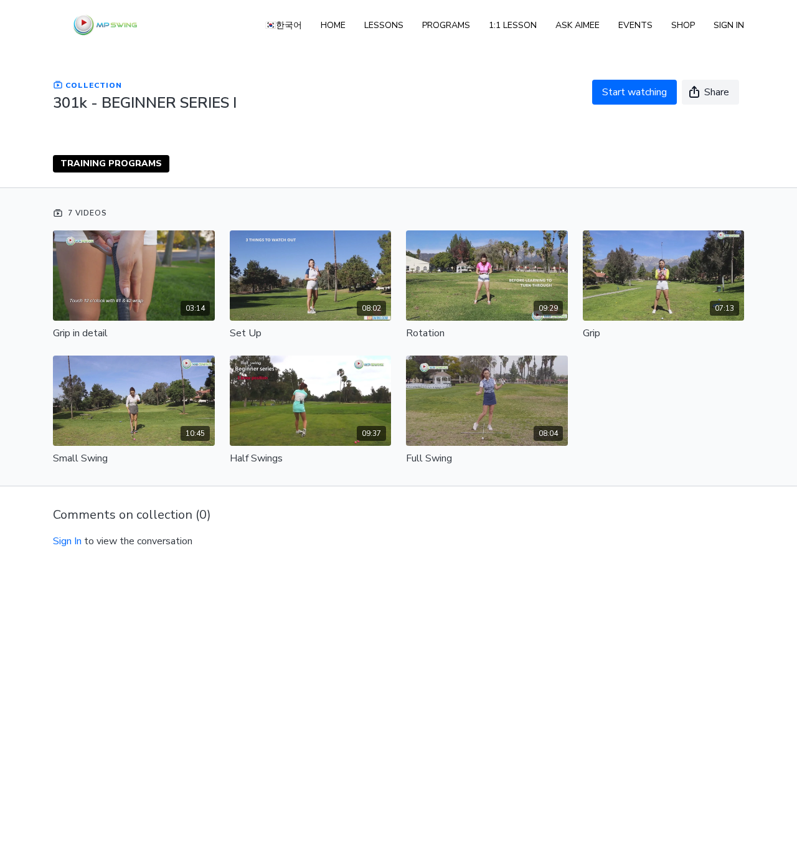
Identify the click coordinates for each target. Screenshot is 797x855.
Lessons (383, 25)
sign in (67, 541)
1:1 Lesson (513, 25)
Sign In (729, 25)
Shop (683, 25)
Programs (446, 25)
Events (635, 25)
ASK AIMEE (577, 25)
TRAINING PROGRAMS (111, 163)
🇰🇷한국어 (283, 25)
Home (333, 25)
